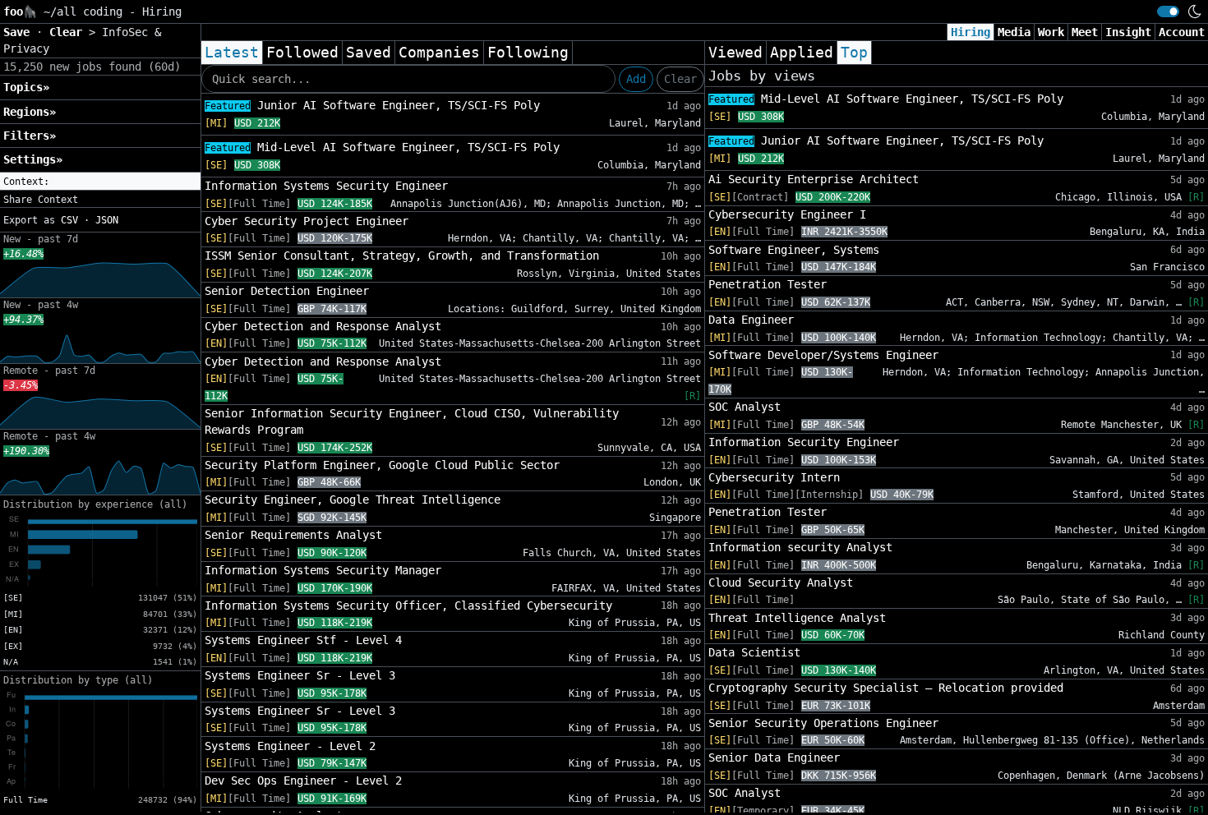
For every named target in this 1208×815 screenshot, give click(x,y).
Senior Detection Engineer (287, 290)
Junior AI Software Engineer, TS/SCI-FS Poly (372, 105)
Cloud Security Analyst (780, 582)
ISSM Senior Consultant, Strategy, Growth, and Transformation (402, 255)
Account (1182, 32)
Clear (680, 78)
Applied (801, 52)
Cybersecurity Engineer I (787, 214)
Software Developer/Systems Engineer (823, 354)
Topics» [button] (26, 87)
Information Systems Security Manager (323, 570)
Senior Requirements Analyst (293, 534)
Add (636, 78)
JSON (106, 220)
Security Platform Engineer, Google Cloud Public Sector (382, 465)
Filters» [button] (29, 135)
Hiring (970, 32)
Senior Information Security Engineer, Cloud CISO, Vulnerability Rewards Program (412, 421)
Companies (439, 52)
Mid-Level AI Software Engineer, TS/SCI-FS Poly (382, 147)
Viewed (735, 52)
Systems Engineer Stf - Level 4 (303, 640)
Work (1051, 32)
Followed (302, 52)
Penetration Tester (767, 284)
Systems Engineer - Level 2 (290, 746)
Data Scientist (754, 652)
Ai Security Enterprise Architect (813, 179)
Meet (1085, 32)
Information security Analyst (800, 547)
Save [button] (19, 32)
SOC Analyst (744, 406)
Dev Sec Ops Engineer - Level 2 (303, 780)
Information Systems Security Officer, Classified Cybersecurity (408, 605)
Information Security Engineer (803, 442)
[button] (100, 182)
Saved (368, 52)
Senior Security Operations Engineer (823, 723)
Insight (1128, 32)
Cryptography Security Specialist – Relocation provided (885, 687)
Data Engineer (751, 319)
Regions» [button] (29, 111)
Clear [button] (69, 32)
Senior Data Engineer (774, 757)
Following (528, 52)
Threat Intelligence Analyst (797, 617)
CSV (69, 220)
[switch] (1168, 11)
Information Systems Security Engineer (326, 185)
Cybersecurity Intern (774, 477)
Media (1014, 32)
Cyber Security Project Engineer (306, 221)
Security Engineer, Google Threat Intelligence (352, 499)
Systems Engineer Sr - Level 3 (300, 675)
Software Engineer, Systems (793, 249)
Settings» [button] (32, 159)
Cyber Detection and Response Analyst (323, 326)
